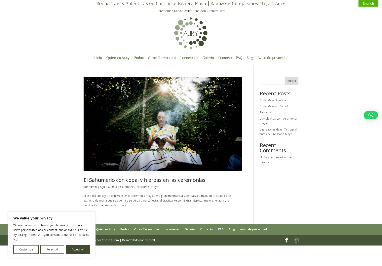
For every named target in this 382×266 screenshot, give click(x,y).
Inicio (98, 58)
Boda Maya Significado (274, 100)
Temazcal (266, 112)
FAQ (239, 58)
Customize (26, 249)
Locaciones (189, 58)
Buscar (291, 81)
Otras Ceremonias (162, 58)
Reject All (52, 249)
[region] (52, 234)
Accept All (78, 249)
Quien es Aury (118, 58)
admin (93, 187)
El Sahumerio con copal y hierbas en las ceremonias (144, 179)
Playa (154, 187)
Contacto (225, 58)
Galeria (208, 58)
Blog (250, 58)
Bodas (139, 58)
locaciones (143, 187)
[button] (371, 115)
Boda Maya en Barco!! (274, 106)
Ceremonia (127, 187)
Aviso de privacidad (273, 58)
